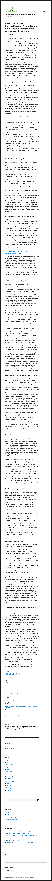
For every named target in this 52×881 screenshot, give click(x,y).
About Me (7, 854)
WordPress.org (10, 748)
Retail (7, 814)
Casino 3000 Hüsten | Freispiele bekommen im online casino (18, 693)
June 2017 (8, 787)
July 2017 (8, 785)
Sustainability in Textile (12, 817)
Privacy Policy (8, 870)
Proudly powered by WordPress (27, 877)
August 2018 (9, 766)
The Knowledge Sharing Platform (20, 14)
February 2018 (9, 773)
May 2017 (8, 788)
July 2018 (8, 767)
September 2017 (10, 781)
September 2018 (10, 764)
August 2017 (9, 783)
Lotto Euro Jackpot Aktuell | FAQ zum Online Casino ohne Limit (22, 842)
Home (6, 851)
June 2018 (8, 769)
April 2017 (8, 790)
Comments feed (10, 746)
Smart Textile (9, 816)
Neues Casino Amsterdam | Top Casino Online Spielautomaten (22, 844)
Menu (44, 11)
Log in (8, 743)
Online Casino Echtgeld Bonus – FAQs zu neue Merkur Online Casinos (20, 700)
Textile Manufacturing (12, 819)
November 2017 (10, 778)
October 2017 (9, 780)
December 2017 (10, 776)
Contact (7, 873)
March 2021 (9, 762)
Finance (8, 812)
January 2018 (9, 774)
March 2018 (9, 771)
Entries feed (9, 745)
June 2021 (8, 760)
